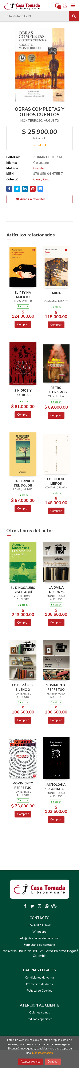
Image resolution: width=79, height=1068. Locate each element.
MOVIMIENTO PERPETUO (56, 687)
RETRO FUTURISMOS (56, 390)
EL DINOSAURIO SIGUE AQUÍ (23, 590)
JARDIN (56, 293)
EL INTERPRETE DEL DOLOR (23, 483)
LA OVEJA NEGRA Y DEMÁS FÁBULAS (56, 589)
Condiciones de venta (39, 978)
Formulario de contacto (39, 945)
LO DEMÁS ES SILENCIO (22, 687)
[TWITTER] (32, 906)
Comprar (23, 324)
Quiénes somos (39, 1013)
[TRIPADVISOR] (54, 906)
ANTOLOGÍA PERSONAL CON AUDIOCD (56, 787)
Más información (42, 1053)
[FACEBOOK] (25, 906)
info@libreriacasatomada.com (39, 938)
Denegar (53, 1062)
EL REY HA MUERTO (23, 295)
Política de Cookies (39, 991)
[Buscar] (74, 16)
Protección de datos (39, 984)
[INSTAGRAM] (39, 906)
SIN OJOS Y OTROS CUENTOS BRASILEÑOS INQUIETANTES (23, 392)
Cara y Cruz (41, 179)
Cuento (38, 168)
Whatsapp (39, 932)
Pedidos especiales (39, 1019)
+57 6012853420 (39, 925)
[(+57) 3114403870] (47, 906)
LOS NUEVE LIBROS (56, 481)
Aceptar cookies (30, 1062)
